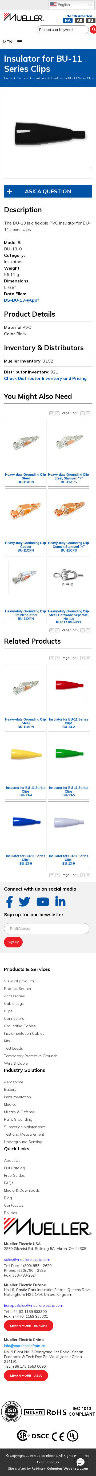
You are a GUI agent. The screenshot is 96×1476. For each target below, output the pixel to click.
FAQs (8, 1182)
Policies (10, 1212)
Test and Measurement (24, 1134)
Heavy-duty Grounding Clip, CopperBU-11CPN (26, 546)
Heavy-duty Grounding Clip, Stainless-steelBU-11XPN (26, 615)
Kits (7, 1040)
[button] (80, 1461)
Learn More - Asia (26, 1375)
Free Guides (14, 1175)
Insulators (39, 78)
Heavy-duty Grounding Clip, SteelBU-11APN (26, 478)
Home (8, 78)
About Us (12, 1160)
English (63, 4)
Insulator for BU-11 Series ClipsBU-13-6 (25, 859)
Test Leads (13, 1048)
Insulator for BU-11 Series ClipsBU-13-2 (68, 723)
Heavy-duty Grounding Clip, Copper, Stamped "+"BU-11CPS (69, 546)
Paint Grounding (18, 1119)
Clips (8, 1011)
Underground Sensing (23, 1141)
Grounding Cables (20, 1026)
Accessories (14, 996)
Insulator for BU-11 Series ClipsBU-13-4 (25, 791)
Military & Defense (19, 1111)
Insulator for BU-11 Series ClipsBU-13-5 (68, 791)
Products (22, 78)
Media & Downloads (22, 1190)
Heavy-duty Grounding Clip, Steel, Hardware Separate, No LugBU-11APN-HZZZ (69, 616)
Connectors (14, 1018)
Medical (10, 1104)
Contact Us (13, 1205)
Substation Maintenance (25, 1126)
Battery (10, 1089)
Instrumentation (17, 1097)
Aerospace (13, 1082)
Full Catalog (14, 1168)
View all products (19, 981)
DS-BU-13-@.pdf (21, 300)
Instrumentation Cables (24, 1033)
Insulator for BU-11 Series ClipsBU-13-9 (68, 859)
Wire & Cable (16, 1063)
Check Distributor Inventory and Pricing (45, 378)
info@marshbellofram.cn (25, 1346)
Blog (8, 1197)
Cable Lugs (14, 1003)
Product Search (17, 988)
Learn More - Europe (28, 1326)
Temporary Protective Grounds (31, 1055)
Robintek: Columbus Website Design (59, 1468)
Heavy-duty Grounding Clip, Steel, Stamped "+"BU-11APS (69, 478)
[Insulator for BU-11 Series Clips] (48, 135)
